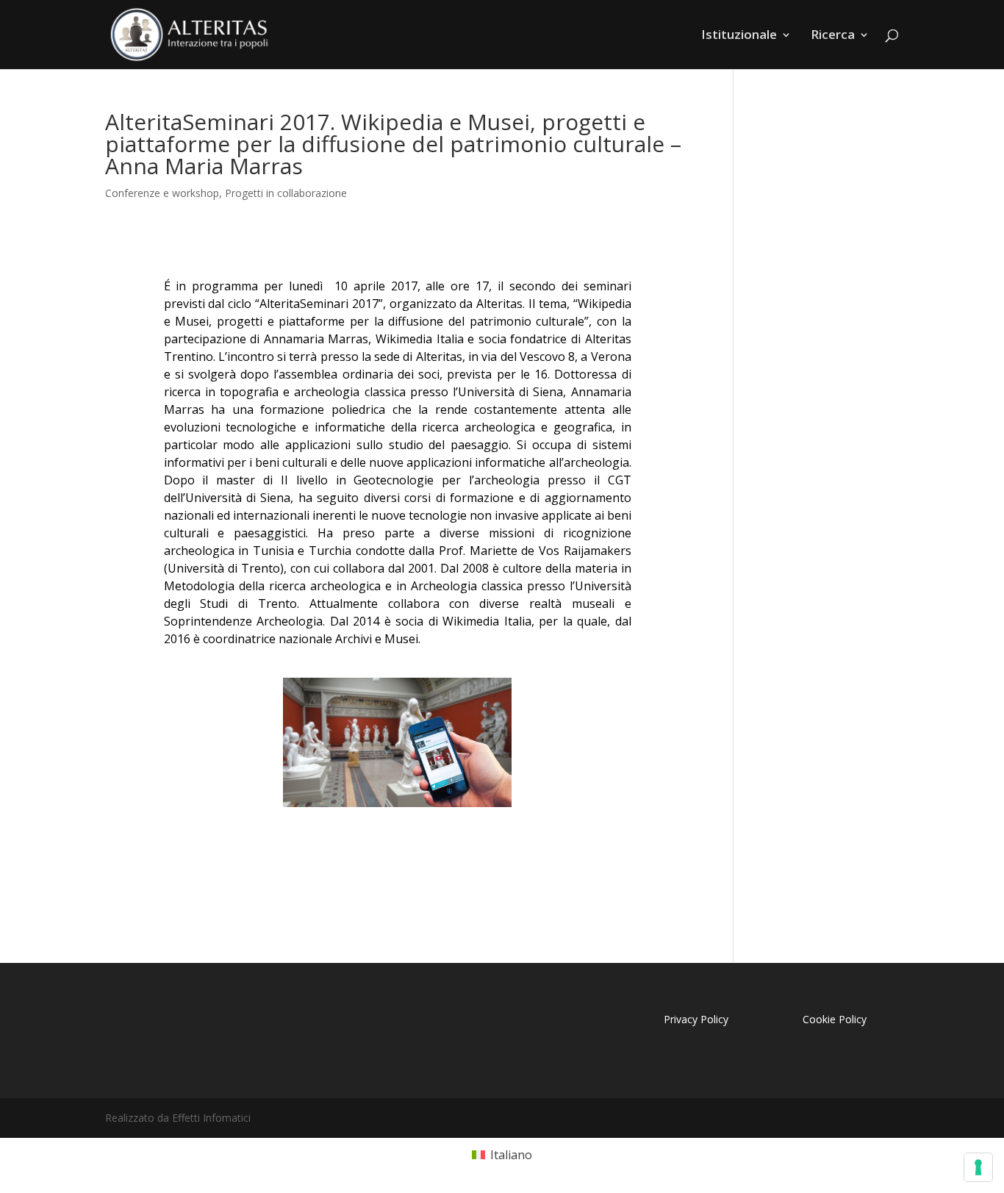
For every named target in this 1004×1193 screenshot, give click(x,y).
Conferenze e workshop (162, 193)
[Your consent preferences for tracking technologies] (978, 1167)
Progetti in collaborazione (286, 193)
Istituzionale (739, 36)
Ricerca (833, 36)
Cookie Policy (835, 1019)
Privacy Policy (696, 1019)
